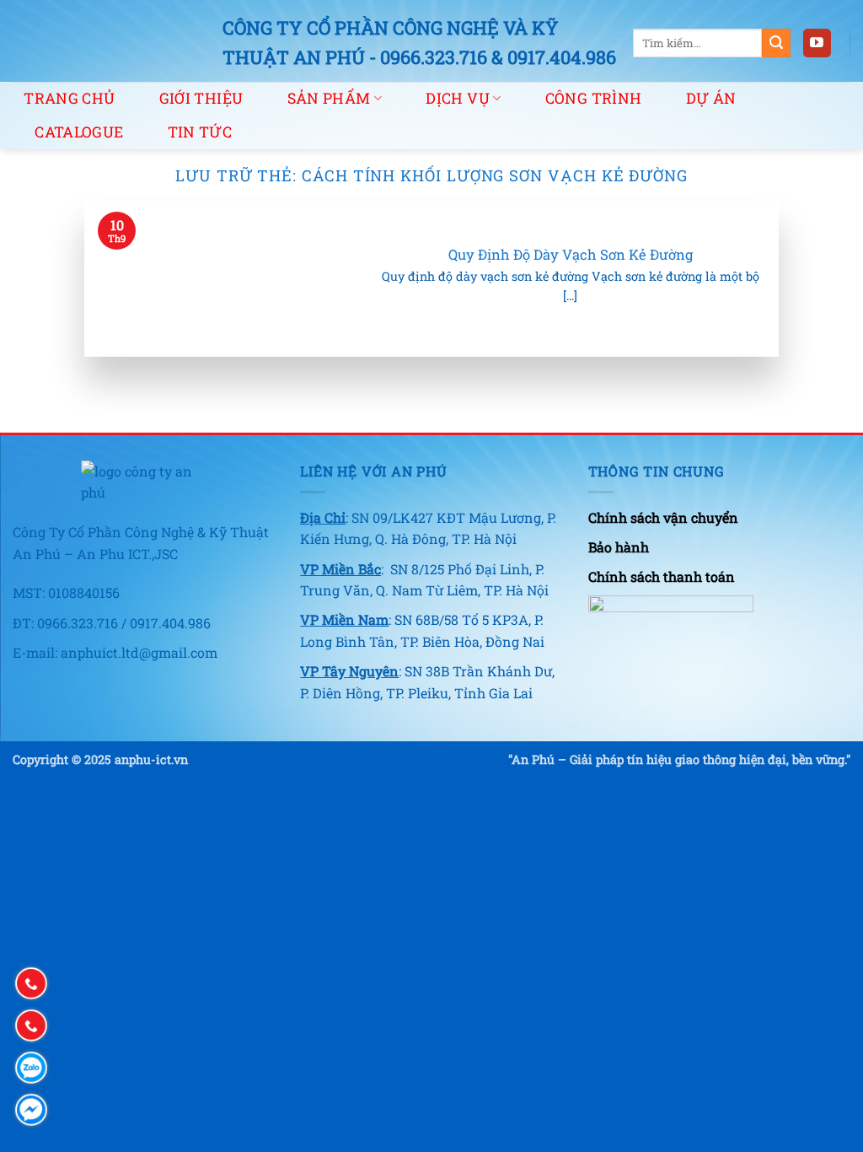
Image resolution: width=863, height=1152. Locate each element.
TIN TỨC (200, 132)
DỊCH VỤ (457, 98)
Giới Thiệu (201, 98)
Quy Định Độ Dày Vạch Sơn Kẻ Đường (570, 254)
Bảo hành (618, 547)
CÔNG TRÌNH (593, 98)
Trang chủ (69, 98)
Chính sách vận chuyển (663, 517)
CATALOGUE (79, 132)
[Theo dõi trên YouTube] (817, 43)
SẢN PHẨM (329, 98)
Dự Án (711, 98)
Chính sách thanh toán (661, 576)
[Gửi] (776, 43)
